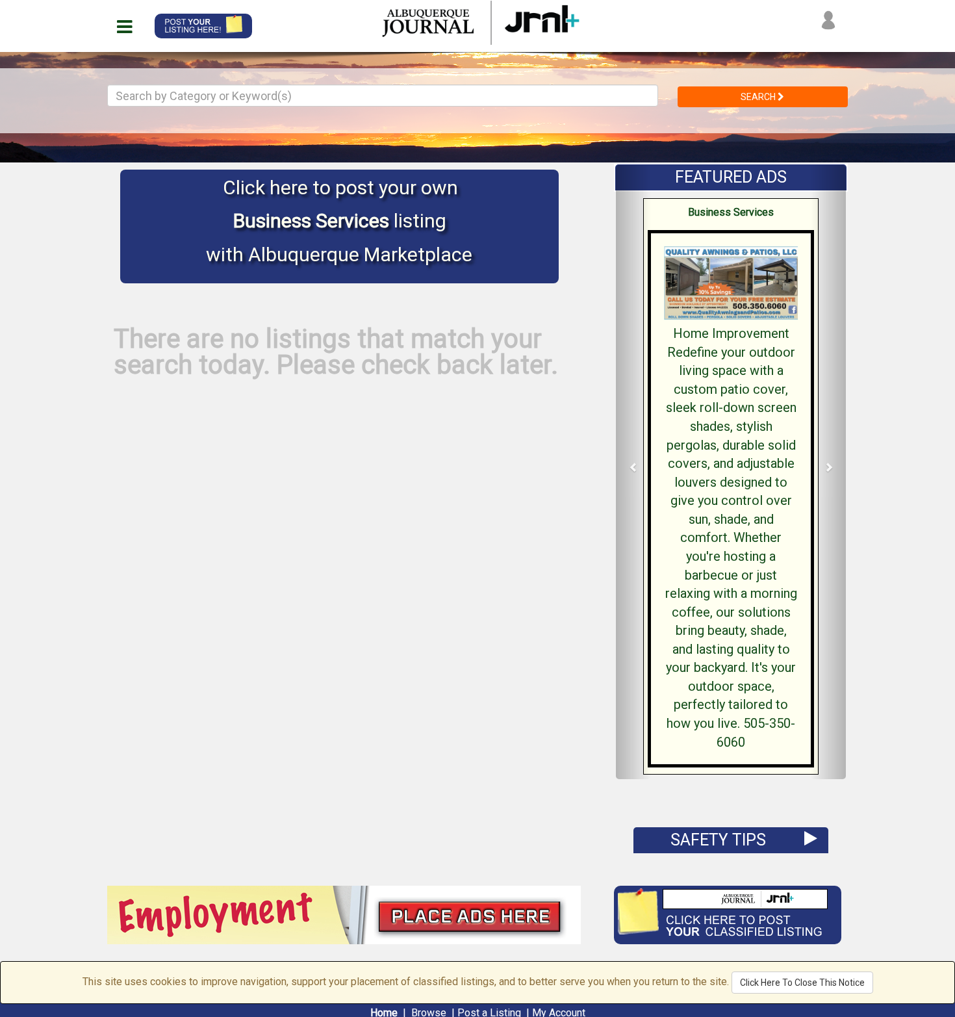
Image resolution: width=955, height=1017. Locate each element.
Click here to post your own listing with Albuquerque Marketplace (339, 221)
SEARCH (759, 97)
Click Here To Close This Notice (802, 982)
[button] (633, 472)
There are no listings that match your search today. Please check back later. (336, 352)
